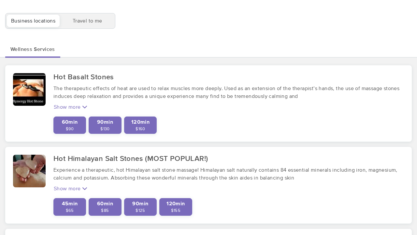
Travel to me (87, 21)
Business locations (33, 21)
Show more (68, 107)
